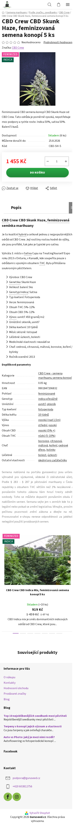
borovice (43, 441)
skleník (51, 404)
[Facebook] (8, 797)
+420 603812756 (22, 786)
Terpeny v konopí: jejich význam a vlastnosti (33, 726)
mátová (43, 445)
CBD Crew (18, 48)
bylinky (50, 450)
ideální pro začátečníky (52, 460)
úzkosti (52, 455)
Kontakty (9, 683)
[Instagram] (17, 797)
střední (42, 425)
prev (4, 556)
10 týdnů (43, 415)
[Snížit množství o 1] (47, 161)
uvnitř (42, 404)
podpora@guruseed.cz (26, 778)
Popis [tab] (16, 207)
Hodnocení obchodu (16, 688)
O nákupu (9, 677)
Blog (7, 699)
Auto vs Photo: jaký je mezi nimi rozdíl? (29, 737)
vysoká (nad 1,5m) (49, 420)
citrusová (56, 441)
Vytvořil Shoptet (39, 813)
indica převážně (48, 399)
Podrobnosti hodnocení (58, 42)
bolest (42, 455)
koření (53, 445)
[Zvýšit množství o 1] (66, 161)
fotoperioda (45, 409)
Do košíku (37, 173)
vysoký (52, 425)
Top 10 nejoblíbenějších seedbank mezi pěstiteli (35, 716)
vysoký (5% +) (46, 431)
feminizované (46, 394)
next (71, 556)
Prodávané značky (15, 694)
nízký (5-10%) (46, 436)
